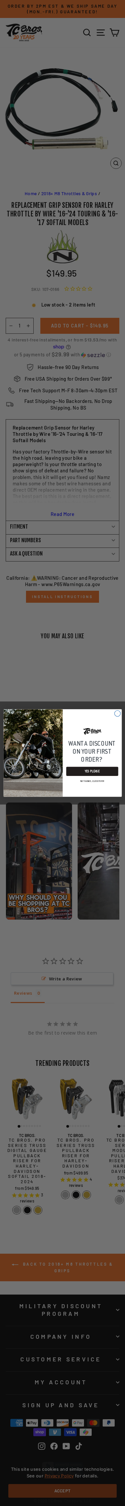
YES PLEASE (92, 771)
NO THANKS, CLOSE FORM (92, 781)
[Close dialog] (117, 713)
